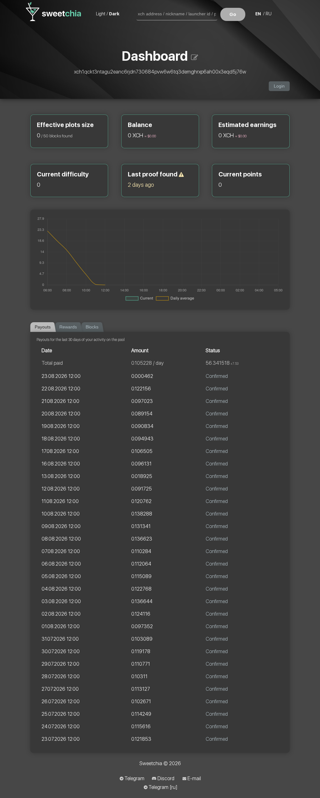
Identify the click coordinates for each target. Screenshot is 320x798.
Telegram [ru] (162, 787)
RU (269, 13)
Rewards (68, 327)
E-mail (194, 778)
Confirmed (217, 376)
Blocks (92, 327)
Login (279, 86)
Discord (166, 778)
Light (100, 13)
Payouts (43, 327)
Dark (114, 13)
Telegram (134, 778)
